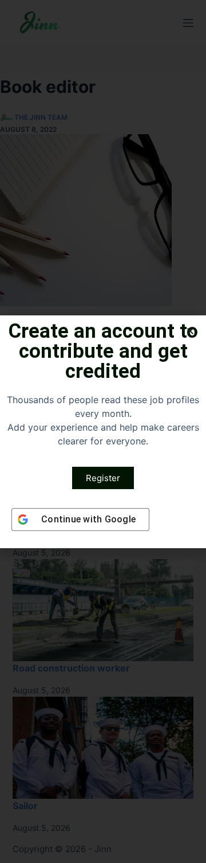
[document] (103, 431)
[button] (190, 331)
